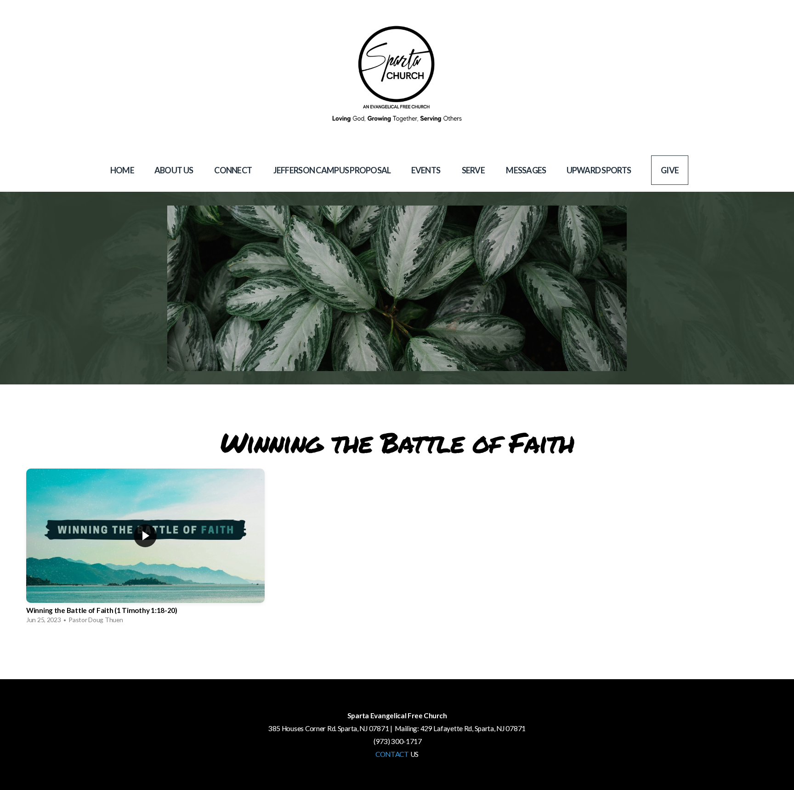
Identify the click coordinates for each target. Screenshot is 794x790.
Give (670, 170)
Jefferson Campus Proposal (332, 170)
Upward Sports (599, 170)
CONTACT (392, 754)
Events (426, 170)
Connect (233, 170)
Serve (474, 170)
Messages (526, 170)
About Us (174, 170)
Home (122, 170)
